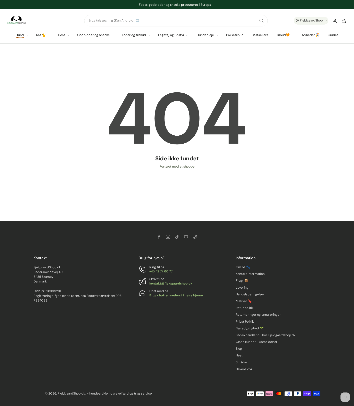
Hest (61, 35)
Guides (333, 35)
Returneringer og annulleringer (258, 315)
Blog (239, 349)
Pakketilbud (235, 35)
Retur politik (245, 308)
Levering (242, 288)
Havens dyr (244, 369)
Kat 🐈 (41, 35)
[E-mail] (186, 236)
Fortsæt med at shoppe (177, 166)
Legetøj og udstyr (171, 35)
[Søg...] (261, 21)
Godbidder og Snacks (93, 35)
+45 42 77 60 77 (160, 272)
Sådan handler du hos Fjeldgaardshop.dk (265, 335)
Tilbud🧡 (283, 35)
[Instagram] (167, 236)
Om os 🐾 (243, 267)
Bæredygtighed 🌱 (250, 328)
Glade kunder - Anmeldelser (256, 342)
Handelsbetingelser (250, 294)
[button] (311, 21)
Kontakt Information (250, 274)
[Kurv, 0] (343, 20)
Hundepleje (205, 35)
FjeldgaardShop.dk (71, 394)
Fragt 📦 (242, 281)
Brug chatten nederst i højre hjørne (176, 295)
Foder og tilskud (134, 35)
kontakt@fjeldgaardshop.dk (170, 283)
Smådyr (241, 362)
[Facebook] (158, 236)
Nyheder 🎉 (311, 35)
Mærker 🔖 (244, 301)
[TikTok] (177, 236)
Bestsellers (260, 35)
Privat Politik (245, 322)
